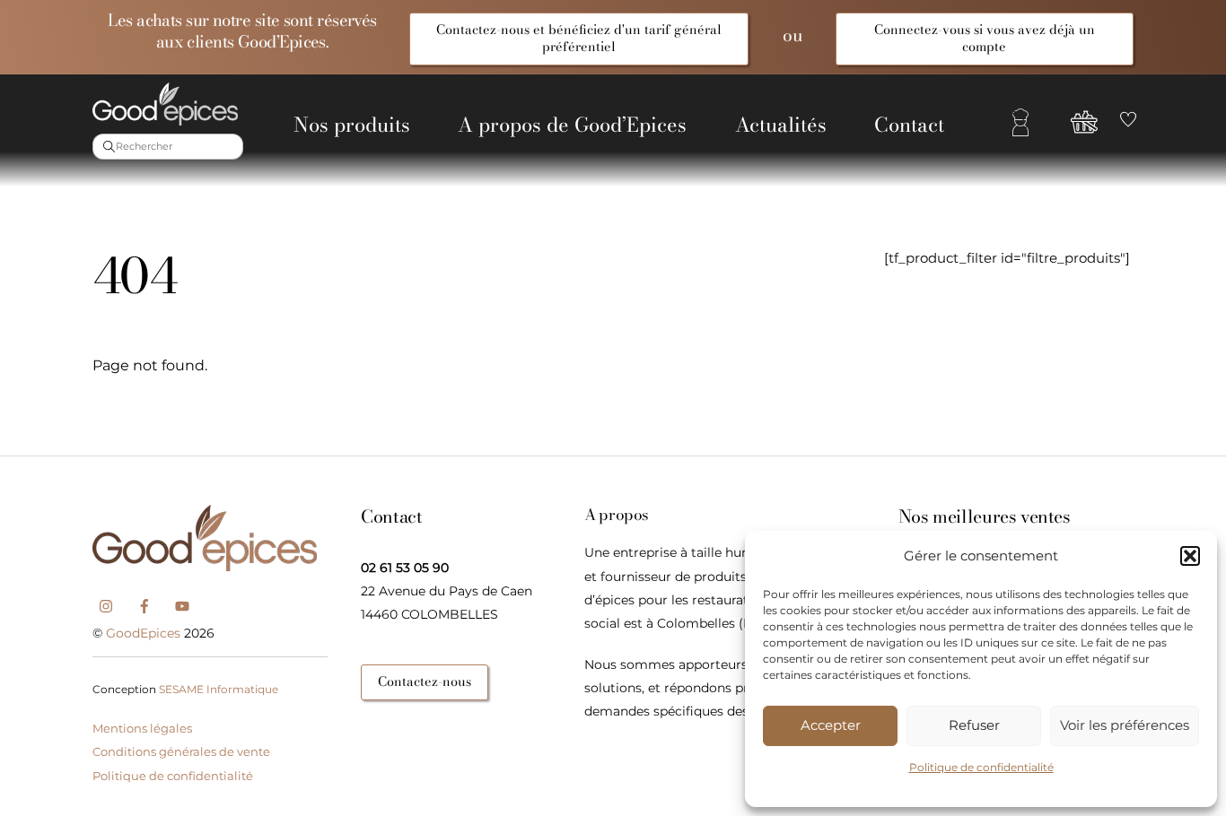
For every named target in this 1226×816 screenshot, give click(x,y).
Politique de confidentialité (981, 767)
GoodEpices (143, 633)
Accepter (831, 725)
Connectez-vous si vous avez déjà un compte (984, 38)
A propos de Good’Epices (572, 124)
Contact (909, 124)
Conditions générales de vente (181, 751)
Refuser (974, 725)
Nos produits (351, 124)
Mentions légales (142, 728)
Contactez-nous (424, 681)
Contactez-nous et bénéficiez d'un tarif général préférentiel (579, 38)
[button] (1190, 556)
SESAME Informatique (218, 689)
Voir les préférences (1124, 725)
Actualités (781, 124)
